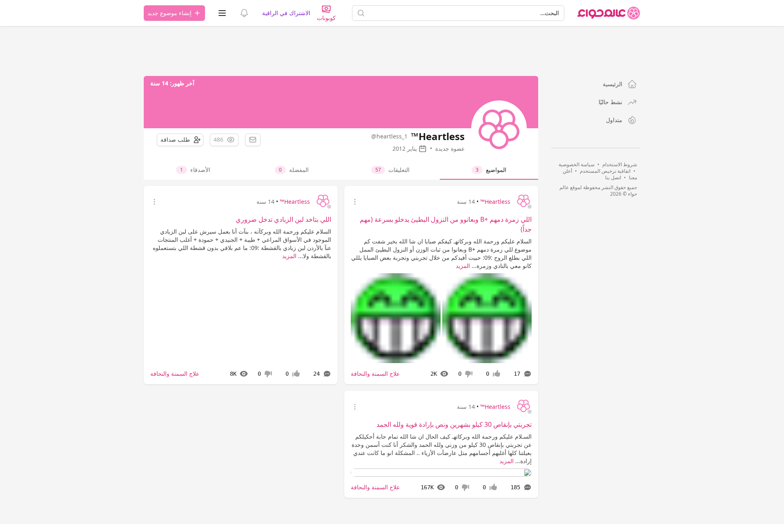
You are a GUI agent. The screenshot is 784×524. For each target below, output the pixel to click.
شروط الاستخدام (619, 164)
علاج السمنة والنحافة (375, 373)
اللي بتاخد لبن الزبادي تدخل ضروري (283, 219)
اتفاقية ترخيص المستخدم (605, 170)
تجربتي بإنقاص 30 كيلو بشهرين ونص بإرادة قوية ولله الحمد (454, 424)
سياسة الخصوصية (577, 164)
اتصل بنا (613, 177)
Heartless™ (495, 201)
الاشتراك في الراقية (286, 13)
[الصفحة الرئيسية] (608, 13)
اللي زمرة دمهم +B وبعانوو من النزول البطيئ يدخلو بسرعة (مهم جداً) (446, 224)
